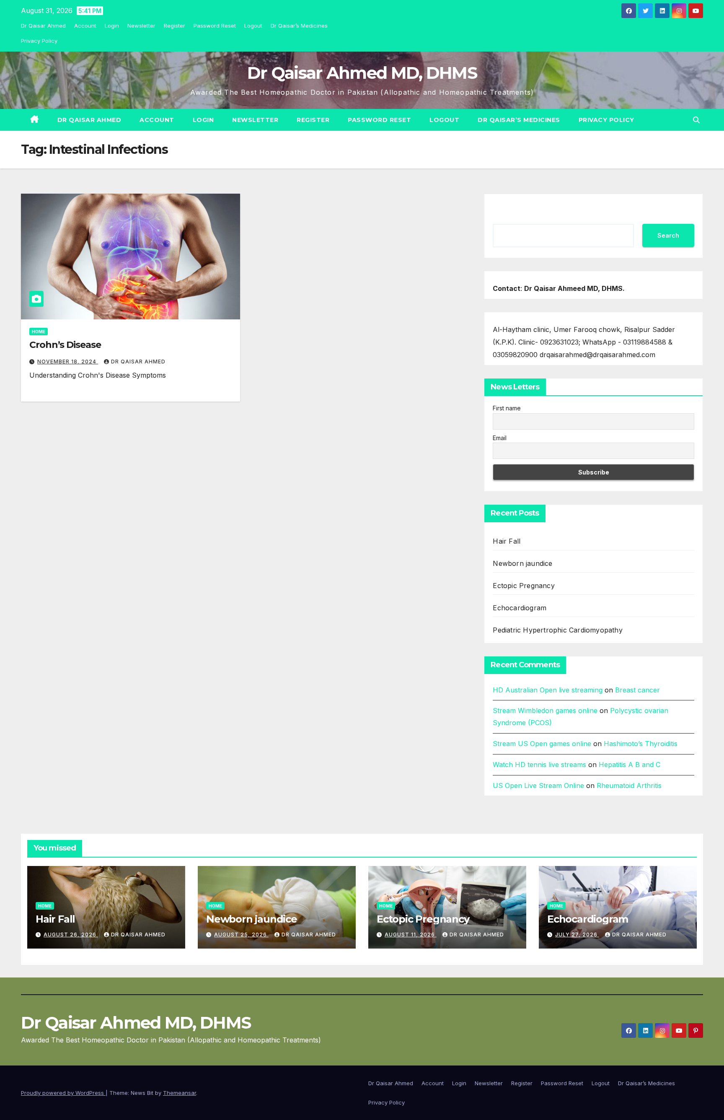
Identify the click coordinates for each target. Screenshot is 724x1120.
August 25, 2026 (241, 934)
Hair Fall (506, 541)
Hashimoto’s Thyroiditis (640, 743)
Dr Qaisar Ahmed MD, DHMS (362, 72)
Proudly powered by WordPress (63, 1092)
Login (112, 25)
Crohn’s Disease (65, 344)
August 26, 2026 (71, 934)
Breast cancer (637, 690)
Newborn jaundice (522, 563)
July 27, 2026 (577, 934)
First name (507, 408)
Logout (253, 25)
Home (38, 331)
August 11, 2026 (411, 934)
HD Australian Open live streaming (547, 690)
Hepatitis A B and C (629, 764)
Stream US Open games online (542, 743)
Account (85, 25)
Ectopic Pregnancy (523, 585)
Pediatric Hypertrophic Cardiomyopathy (557, 630)
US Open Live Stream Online (538, 785)
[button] (696, 120)
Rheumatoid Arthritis (629, 785)
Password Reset (215, 25)
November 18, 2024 (67, 361)
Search (668, 235)
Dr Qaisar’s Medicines (299, 25)
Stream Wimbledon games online (545, 710)
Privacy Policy (39, 40)
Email (500, 437)
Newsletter (141, 25)
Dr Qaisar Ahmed (43, 25)
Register (174, 25)
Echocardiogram (519, 608)
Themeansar (179, 1092)
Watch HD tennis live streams (539, 764)
